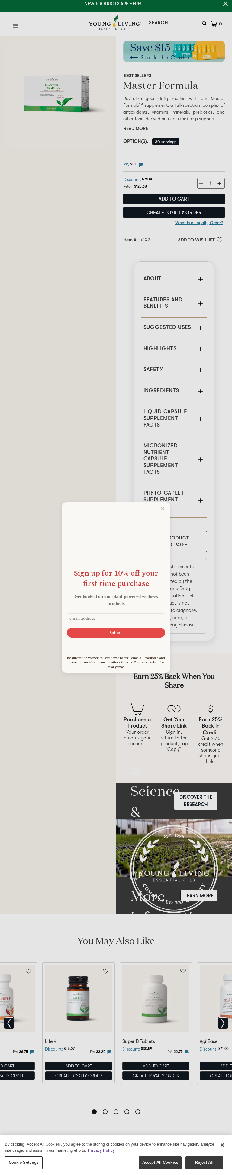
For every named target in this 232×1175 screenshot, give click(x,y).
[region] (116, 1155)
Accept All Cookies (160, 1162)
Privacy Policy (101, 1150)
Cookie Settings (24, 1162)
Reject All (204, 1162)
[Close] (222, 1145)
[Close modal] (163, 508)
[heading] (116, 578)
